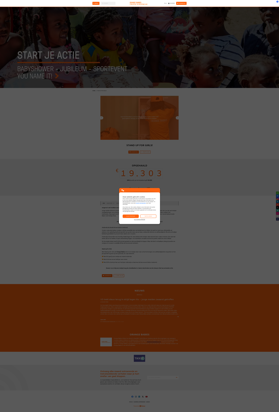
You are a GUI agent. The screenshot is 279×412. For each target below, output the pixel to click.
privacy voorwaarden (141, 203)
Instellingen (148, 216)
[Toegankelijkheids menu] (277, 1)
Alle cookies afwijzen (139, 219)
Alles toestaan (130, 216)
